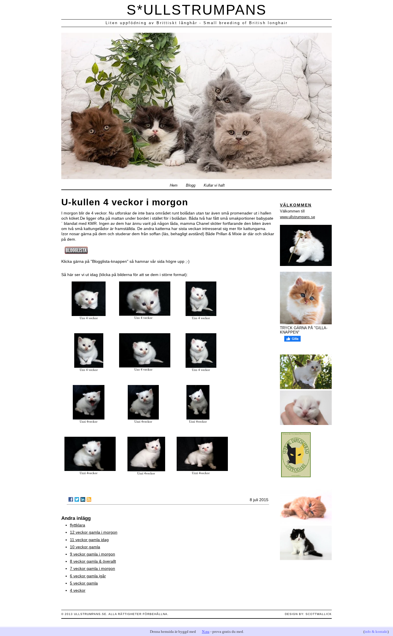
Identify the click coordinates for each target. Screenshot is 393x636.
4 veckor (77, 590)
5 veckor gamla (84, 583)
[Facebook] (70, 499)
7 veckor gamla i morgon (92, 568)
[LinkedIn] (83, 499)
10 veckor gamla (85, 547)
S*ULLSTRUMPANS (197, 10)
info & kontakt (376, 631)
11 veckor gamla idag (89, 539)
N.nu (205, 631)
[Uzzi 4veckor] (88, 418)
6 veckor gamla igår (88, 576)
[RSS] (89, 499)
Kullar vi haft (214, 185)
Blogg (190, 185)
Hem (174, 185)
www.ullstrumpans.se (297, 217)
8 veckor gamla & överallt (93, 561)
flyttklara (77, 525)
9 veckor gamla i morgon (92, 554)
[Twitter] (77, 499)
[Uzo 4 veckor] (89, 314)
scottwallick (319, 614)
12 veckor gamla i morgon (93, 532)
